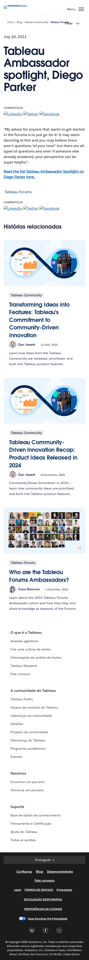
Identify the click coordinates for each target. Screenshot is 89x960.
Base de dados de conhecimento (35, 815)
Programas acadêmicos (28, 748)
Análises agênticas (24, 641)
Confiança (24, 871)
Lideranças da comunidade (31, 716)
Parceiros (18, 773)
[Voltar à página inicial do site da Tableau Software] (20, 5)
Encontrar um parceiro (27, 782)
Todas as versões (23, 840)
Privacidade (64, 890)
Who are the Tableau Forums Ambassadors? (39, 576)
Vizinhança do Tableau (27, 740)
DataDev (16, 724)
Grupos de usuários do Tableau (34, 707)
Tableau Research (23, 666)
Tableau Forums (59, 22)
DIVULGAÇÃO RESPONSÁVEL (43, 899)
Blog (19, 22)
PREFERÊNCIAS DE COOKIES (43, 909)
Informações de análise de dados (35, 657)
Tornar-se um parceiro (27, 790)
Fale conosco (20, 674)
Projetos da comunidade (29, 732)
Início (10, 22)
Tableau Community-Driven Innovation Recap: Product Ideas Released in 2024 (43, 454)
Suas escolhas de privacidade (47, 918)
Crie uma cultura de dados (30, 649)
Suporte (17, 806)
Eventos (16, 757)
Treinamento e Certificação (31, 823)
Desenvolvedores (60, 871)
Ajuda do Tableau (23, 832)
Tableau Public (21, 699)
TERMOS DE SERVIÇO (38, 890)
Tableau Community (36, 22)
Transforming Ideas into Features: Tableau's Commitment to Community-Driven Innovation (39, 320)
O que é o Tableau (26, 632)
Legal (17, 890)
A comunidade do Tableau (33, 690)
